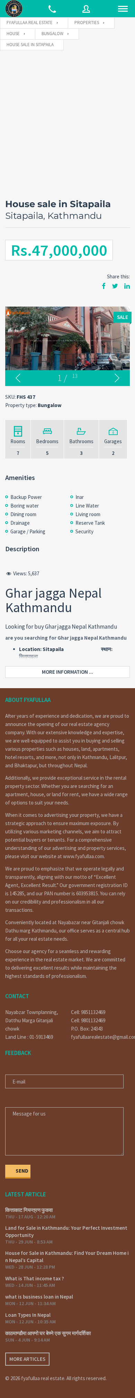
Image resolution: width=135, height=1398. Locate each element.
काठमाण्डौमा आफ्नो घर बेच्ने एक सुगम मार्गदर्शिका (48, 1333)
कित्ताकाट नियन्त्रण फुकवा (29, 1210)
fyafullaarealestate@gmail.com (100, 1037)
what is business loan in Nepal (39, 1296)
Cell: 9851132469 (88, 1012)
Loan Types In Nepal (28, 1315)
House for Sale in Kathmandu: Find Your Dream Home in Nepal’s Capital (67, 1256)
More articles (27, 1359)
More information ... (67, 672)
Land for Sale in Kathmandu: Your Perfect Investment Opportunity (66, 1231)
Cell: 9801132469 (88, 1020)
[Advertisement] (67, 121)
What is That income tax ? (34, 1278)
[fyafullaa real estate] (13, 8)
